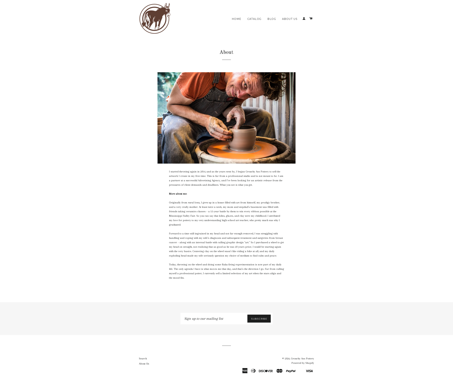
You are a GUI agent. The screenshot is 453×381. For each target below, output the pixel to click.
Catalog (254, 19)
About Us (289, 19)
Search (143, 358)
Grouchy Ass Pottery (302, 358)
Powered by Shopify (302, 363)
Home (236, 19)
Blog (271, 19)
